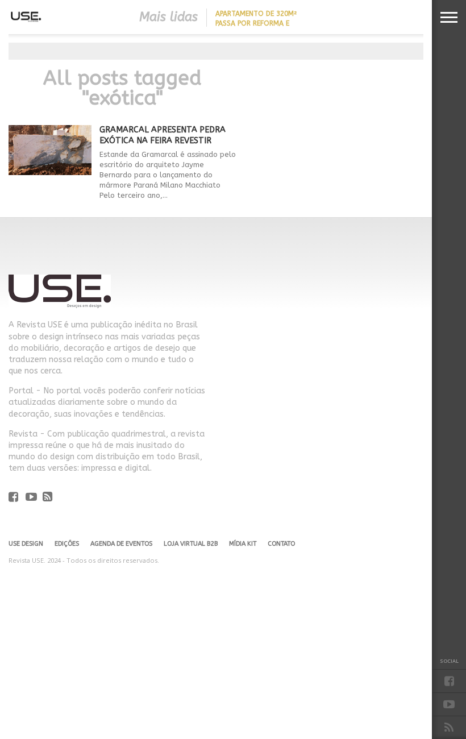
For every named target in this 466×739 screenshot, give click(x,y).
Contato (281, 543)
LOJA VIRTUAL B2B (191, 543)
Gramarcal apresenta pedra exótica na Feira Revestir (162, 135)
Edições (67, 543)
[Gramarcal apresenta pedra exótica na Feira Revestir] (50, 172)
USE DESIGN (26, 543)
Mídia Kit (242, 543)
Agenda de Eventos (121, 543)
